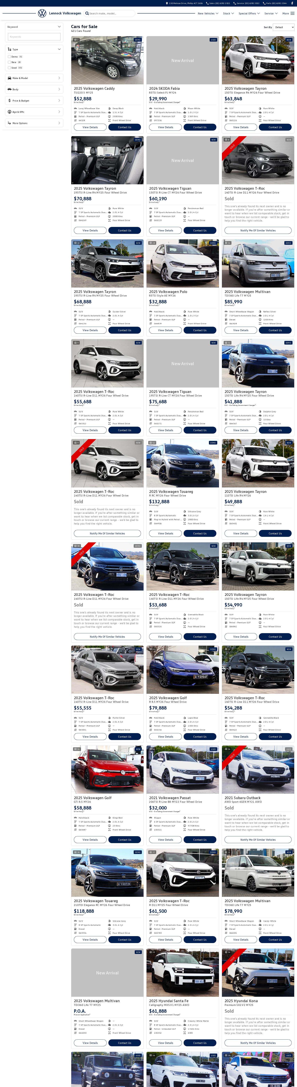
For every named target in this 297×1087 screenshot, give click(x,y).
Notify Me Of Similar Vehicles (258, 230)
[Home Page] (24, 13)
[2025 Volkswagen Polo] (183, 263)
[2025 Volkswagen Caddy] (107, 60)
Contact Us (124, 127)
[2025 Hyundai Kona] (258, 973)
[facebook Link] (292, 3)
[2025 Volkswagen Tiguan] (183, 160)
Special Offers (247, 13)
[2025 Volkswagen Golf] (183, 670)
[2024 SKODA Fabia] (183, 60)
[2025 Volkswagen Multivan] (258, 263)
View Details (90, 127)
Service (269, 13)
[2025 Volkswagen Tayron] (258, 60)
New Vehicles (206, 13)
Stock (226, 13)
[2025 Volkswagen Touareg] (183, 463)
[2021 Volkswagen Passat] (183, 770)
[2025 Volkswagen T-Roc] (258, 160)
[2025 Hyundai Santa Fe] (183, 973)
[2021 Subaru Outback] (258, 770)
